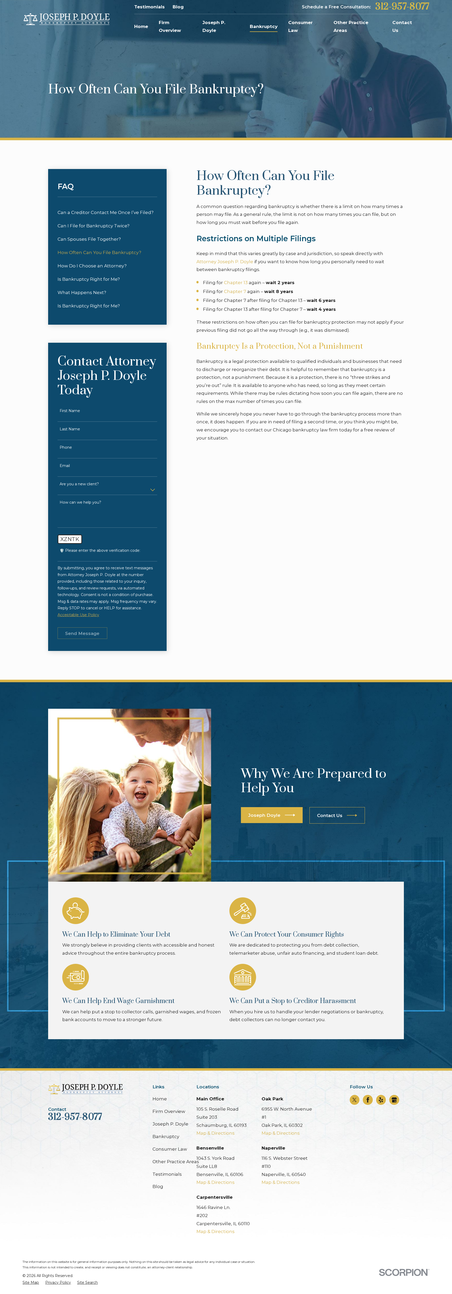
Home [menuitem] (141, 26)
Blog (178, 6)
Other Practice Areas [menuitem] (351, 26)
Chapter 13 (236, 282)
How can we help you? (80, 502)
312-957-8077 (402, 7)
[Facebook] (367, 1099)
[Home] (66, 19)
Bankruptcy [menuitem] (264, 26)
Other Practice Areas (175, 1161)
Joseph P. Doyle (170, 1124)
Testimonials (149, 6)
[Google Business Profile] (394, 1099)
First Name (70, 411)
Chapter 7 (235, 291)
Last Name (70, 429)
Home (159, 1098)
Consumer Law (169, 1149)
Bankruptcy (165, 1136)
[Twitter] (354, 1099)
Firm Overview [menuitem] (170, 26)
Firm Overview (168, 1111)
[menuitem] (107, 212)
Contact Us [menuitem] (402, 26)
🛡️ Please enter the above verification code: (100, 550)
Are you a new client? (79, 484)
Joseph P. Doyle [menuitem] (213, 26)
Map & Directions (215, 1133)
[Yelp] (380, 1099)
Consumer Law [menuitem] (300, 26)
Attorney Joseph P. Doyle (224, 261)
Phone (66, 447)
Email (65, 466)
